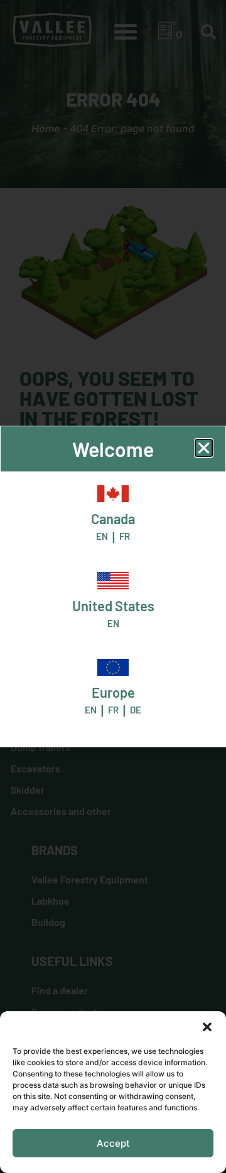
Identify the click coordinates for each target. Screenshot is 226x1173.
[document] (113, 586)
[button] (207, 1027)
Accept (113, 1143)
